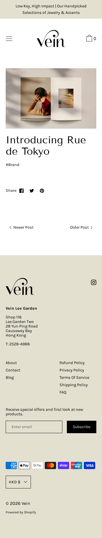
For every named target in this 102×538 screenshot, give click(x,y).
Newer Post (22, 227)
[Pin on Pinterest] (42, 191)
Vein (26, 503)
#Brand (13, 164)
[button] (90, 39)
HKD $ (14, 482)
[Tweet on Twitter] (32, 191)
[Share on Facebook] (21, 191)
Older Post (80, 227)
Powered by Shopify (21, 512)
